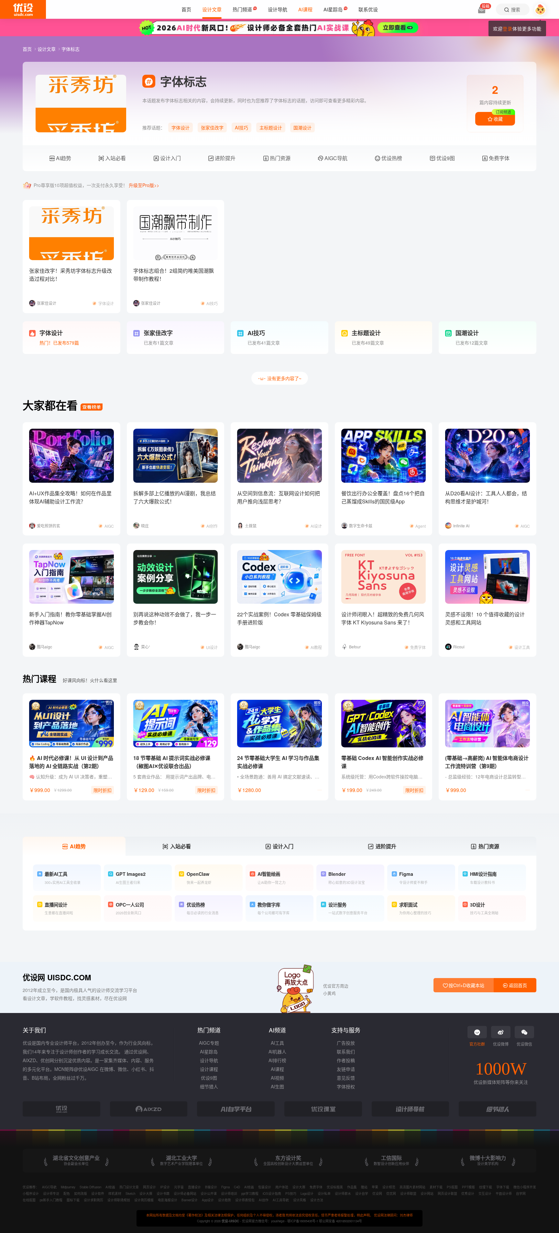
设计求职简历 (93, 1200)
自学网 (521, 1193)
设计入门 (170, 158)
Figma (225, 1187)
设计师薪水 (343, 1193)
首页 (28, 49)
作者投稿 (346, 1060)
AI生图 (277, 1086)
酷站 (364, 1187)
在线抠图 (29, 1200)
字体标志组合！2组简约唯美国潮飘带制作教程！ (173, 274)
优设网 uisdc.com (57, 977)
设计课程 (209, 1069)
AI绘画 (110, 1187)
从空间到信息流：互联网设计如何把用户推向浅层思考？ (278, 497)
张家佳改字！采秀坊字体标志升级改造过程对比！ (70, 274)
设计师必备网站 (185, 1193)
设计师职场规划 (118, 1200)
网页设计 (149, 1187)
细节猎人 (209, 1086)
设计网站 (427, 1193)
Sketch (130, 1193)
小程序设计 (31, 1193)
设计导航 (209, 1060)
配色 (66, 1193)
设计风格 (299, 1200)
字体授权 (346, 1086)
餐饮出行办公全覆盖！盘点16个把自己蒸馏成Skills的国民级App (383, 497)
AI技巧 (241, 127)
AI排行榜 (277, 1060)
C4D (237, 1187)
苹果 (375, 1187)
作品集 (352, 1187)
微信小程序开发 (524, 1187)
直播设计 (194, 1187)
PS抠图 (452, 1187)
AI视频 (277, 1077)
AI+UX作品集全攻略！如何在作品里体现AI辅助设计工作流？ (70, 497)
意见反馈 (346, 1077)
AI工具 (277, 1043)
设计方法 (316, 1200)
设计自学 (361, 1193)
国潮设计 (302, 127)
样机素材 (114, 1193)
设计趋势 (224, 1200)
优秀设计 (467, 1193)
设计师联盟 (408, 1193)
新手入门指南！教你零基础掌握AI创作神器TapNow (70, 618)
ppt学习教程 (249, 1193)
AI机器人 (277, 1051)
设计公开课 (209, 1193)
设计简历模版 (144, 1200)
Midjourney (68, 1187)
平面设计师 (504, 1193)
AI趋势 (63, 158)
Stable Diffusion (90, 1187)
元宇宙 (179, 1187)
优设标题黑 (335, 1187)
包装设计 (264, 1187)
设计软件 (97, 1193)
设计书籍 (163, 1193)
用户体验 (281, 1187)
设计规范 (388, 1187)
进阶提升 (225, 158)
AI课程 (277, 1069)
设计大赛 (298, 1187)
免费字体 (499, 158)
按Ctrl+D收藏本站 (465, 985)
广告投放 (346, 1043)
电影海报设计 (167, 1200)
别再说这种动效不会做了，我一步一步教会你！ (174, 618)
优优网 (391, 1193)
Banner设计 (189, 1200)
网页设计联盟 (447, 1193)
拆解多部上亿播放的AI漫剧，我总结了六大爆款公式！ (174, 497)
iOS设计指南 (272, 1193)
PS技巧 (290, 1193)
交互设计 (484, 1193)
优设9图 (445, 158)
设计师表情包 (245, 1200)
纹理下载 (485, 1187)
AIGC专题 (209, 1043)
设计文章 (47, 49)
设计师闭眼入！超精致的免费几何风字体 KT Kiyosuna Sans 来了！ (382, 618)
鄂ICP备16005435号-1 (303, 1221)
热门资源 (279, 158)
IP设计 (165, 1187)
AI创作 (264, 1200)
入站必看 (115, 158)
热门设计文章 (129, 1187)
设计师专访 (51, 1193)
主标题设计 (270, 127)
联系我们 (346, 1051)
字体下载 (502, 1187)
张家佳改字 (212, 127)
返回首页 (517, 985)
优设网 (377, 1193)
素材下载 (436, 1187)
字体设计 (180, 127)
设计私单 (324, 1193)
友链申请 (346, 1069)
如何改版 (80, 1193)
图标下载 (73, 1200)
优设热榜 (391, 158)
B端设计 (211, 1187)
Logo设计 (307, 1193)
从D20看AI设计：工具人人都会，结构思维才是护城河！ (486, 497)
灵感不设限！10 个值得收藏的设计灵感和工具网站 (485, 618)
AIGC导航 (335, 158)
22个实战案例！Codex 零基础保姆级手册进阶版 (279, 618)
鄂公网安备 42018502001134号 (340, 1221)
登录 (507, 28)
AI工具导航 (281, 1200)
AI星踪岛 (209, 1051)
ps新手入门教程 (51, 1200)
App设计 (208, 1200)
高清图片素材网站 (412, 1187)
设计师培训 (229, 1193)
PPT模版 (468, 1187)
